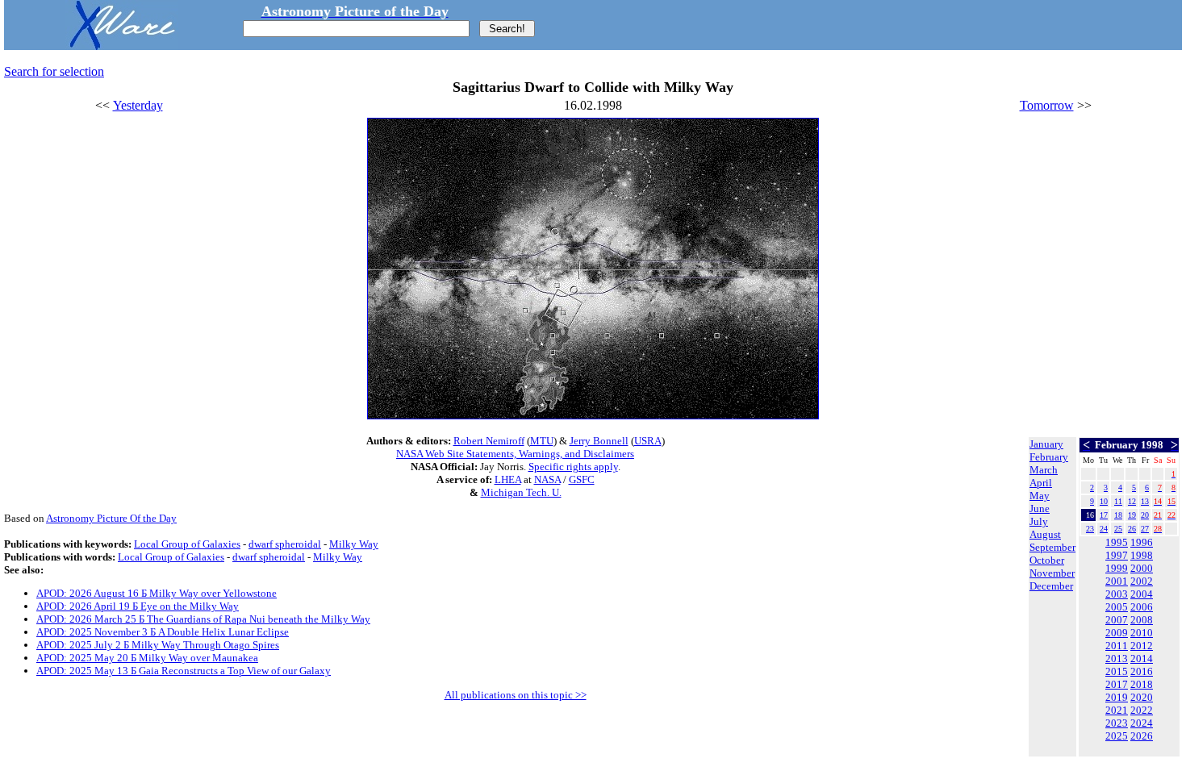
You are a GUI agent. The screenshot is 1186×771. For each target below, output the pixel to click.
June (1039, 508)
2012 (1141, 646)
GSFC (582, 479)
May (1039, 496)
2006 (1141, 607)
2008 (1141, 620)
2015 (1116, 671)
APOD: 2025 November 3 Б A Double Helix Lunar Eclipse (162, 632)
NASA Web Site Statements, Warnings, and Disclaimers (515, 454)
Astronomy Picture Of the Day (111, 518)
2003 (1116, 594)
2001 (1116, 581)
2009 (1116, 633)
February (1048, 457)
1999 (1116, 568)
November (1052, 573)
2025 (1116, 736)
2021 (1116, 710)
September (1052, 547)
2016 (1141, 671)
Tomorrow (1047, 105)
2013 (1116, 658)
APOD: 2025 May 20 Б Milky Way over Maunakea (147, 658)
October (1046, 560)
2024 (1141, 723)
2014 (1141, 658)
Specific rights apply (573, 467)
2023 (1116, 723)
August (1045, 534)
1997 (1116, 555)
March (1043, 470)
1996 (1141, 542)
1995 (1116, 542)
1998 (1141, 555)
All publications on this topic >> (516, 695)
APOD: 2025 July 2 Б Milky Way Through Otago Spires (157, 645)
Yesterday (138, 105)
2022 (1141, 710)
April (1040, 483)
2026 (1141, 736)
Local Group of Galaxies (187, 544)
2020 (1141, 697)
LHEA (508, 479)
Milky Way (353, 544)
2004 (1141, 594)
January (1046, 444)
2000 (1141, 568)
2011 (1116, 646)
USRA (648, 441)
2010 (1141, 633)
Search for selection (54, 71)
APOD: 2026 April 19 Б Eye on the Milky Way (137, 606)
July (1038, 521)
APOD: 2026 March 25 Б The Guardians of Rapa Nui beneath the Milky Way (203, 619)
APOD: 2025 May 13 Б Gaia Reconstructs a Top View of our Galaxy (183, 671)
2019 (1116, 697)
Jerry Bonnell (599, 441)
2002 (1141, 581)
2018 (1141, 684)
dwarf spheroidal (284, 544)
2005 (1116, 607)
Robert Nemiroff (488, 441)
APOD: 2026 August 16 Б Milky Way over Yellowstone (156, 593)
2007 (1116, 620)
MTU (541, 441)
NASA (547, 479)
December (1051, 586)
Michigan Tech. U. (521, 492)
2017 (1116, 684)
